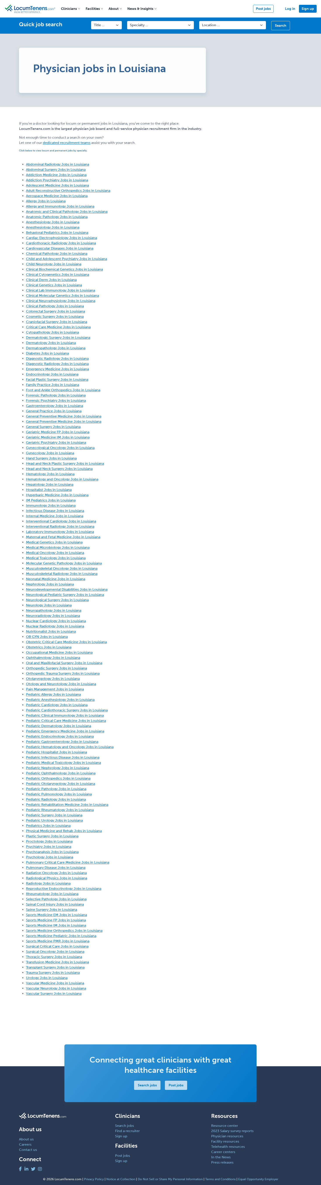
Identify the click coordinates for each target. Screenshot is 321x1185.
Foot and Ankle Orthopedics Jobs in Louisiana (63, 390)
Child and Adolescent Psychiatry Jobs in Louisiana (66, 259)
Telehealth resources (228, 1147)
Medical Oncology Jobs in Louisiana (55, 553)
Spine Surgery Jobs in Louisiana (51, 910)
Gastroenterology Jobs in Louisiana (54, 406)
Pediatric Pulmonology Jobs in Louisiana (59, 794)
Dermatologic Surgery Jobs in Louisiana (58, 337)
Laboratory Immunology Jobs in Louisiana (60, 532)
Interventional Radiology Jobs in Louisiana (60, 526)
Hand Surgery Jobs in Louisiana (51, 458)
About (114, 9)
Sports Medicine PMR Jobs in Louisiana (57, 941)
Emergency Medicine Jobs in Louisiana (57, 369)
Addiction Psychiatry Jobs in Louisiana (57, 180)
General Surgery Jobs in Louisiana (53, 427)
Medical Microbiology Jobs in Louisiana (58, 547)
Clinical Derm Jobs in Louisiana (51, 280)
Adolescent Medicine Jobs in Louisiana (57, 185)
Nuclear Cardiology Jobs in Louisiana (56, 621)
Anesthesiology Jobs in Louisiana (52, 222)
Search (280, 25)
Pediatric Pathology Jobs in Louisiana (56, 789)
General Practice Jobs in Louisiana (53, 411)
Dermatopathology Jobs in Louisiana (55, 348)
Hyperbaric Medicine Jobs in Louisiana (57, 495)
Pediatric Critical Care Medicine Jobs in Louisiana (66, 721)
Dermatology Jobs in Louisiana (51, 343)
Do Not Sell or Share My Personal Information (170, 1179)
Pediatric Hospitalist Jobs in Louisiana (56, 752)
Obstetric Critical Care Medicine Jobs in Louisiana (66, 642)
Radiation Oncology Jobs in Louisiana (56, 873)
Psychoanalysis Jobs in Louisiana (52, 852)
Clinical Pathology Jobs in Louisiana (55, 306)
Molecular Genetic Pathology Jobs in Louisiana (64, 563)
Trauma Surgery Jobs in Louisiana (53, 972)
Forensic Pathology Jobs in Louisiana (56, 395)
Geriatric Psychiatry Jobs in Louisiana (56, 442)
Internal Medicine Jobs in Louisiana (54, 516)
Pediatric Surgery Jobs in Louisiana (54, 815)
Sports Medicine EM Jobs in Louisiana (56, 915)
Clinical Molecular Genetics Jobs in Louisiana (62, 295)
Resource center (224, 1126)
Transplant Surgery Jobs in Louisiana (55, 967)
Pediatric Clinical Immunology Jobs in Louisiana (65, 715)
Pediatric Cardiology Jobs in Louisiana (57, 705)
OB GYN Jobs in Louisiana (47, 637)
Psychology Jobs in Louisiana (49, 857)
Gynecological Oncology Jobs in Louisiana (60, 448)
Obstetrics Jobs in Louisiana (48, 647)
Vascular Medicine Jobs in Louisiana (55, 983)
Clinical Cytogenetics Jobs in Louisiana (57, 274)
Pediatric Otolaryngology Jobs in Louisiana (60, 784)
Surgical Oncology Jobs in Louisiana (55, 951)
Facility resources (225, 1141)
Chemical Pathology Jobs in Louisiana (56, 253)
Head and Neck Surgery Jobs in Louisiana (59, 469)
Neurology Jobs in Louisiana (49, 605)
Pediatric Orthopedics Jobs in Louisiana (58, 778)
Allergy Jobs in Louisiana (46, 201)
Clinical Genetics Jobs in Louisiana (54, 285)
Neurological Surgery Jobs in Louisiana (57, 600)
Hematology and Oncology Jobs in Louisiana (62, 479)
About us (26, 1139)
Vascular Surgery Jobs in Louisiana (53, 993)
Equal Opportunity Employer (258, 1179)
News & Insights (140, 9)
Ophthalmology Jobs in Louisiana (53, 658)
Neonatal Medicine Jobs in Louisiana (55, 579)
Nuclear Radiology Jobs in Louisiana (55, 626)
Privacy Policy (94, 1179)
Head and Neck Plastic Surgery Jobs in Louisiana (65, 463)
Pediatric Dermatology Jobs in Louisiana (58, 726)
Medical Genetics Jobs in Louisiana (54, 542)
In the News (221, 1157)
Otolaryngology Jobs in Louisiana (53, 679)
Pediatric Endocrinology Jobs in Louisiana (60, 736)
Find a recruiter (127, 1131)
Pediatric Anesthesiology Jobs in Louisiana (60, 700)
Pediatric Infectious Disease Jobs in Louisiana (62, 757)
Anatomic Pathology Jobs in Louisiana (57, 217)
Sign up (308, 9)
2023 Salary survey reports (232, 1131)
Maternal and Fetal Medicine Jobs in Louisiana (63, 537)
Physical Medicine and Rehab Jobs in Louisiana (64, 831)
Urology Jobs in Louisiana (46, 978)
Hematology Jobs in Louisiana (50, 474)
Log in (290, 9)
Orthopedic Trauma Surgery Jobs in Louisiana (63, 673)
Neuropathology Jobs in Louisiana (53, 610)
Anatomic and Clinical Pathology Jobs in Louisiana (66, 211)
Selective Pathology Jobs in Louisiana (56, 899)
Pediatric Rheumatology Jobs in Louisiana (60, 810)
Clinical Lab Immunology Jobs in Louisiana (60, 290)
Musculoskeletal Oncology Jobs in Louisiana (61, 568)
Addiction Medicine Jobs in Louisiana (56, 175)
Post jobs (263, 9)
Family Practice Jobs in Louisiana (52, 385)
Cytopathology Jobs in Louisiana (52, 332)
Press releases (222, 1162)
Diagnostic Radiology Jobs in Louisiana (57, 358)
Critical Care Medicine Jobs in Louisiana (58, 327)
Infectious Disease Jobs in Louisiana (55, 511)
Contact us (28, 1150)
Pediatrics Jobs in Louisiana (48, 826)
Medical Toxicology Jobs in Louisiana (56, 558)
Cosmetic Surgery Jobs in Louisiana (55, 316)
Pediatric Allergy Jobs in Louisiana (53, 694)
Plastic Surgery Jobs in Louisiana (52, 836)
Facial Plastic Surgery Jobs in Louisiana (57, 379)
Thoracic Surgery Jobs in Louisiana (54, 957)
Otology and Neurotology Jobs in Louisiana (61, 684)
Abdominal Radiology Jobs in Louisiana (57, 164)
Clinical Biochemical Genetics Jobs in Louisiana (64, 269)
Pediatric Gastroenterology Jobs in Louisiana (62, 742)
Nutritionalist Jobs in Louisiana (51, 631)
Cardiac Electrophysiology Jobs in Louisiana (61, 238)
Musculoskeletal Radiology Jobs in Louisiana (61, 574)
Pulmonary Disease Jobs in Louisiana (55, 868)
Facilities (93, 9)
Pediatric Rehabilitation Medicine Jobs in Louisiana (67, 805)
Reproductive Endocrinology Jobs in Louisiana (63, 889)
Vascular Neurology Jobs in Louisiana (56, 988)
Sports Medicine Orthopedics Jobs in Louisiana (64, 930)
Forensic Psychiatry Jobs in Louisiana (56, 400)
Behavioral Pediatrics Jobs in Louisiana (57, 232)
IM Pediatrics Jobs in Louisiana (51, 500)
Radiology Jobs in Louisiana (48, 883)
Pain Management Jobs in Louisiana (55, 689)
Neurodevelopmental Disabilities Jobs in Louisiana (66, 589)
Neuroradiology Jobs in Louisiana (53, 616)
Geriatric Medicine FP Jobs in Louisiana (57, 432)
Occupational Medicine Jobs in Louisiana (59, 652)
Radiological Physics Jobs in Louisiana (56, 878)
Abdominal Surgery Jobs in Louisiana (56, 170)
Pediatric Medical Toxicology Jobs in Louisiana (63, 763)
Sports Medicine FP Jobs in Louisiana (56, 920)
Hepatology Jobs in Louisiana (49, 484)
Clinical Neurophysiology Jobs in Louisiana (60, 301)
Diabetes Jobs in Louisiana (47, 353)
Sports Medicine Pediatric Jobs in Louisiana (61, 936)
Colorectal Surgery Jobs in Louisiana (55, 311)
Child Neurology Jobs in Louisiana (53, 264)
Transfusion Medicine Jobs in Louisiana (57, 962)
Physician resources (227, 1136)
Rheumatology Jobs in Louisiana (52, 894)
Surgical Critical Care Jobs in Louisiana (57, 946)
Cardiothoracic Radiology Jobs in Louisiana (61, 243)
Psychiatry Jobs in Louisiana (48, 847)
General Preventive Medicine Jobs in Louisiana (63, 416)
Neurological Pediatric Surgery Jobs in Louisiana (65, 595)
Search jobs (147, 1085)
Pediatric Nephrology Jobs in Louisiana (57, 768)
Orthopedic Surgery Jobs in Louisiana (56, 668)
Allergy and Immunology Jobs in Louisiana (60, 206)
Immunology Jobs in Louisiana (51, 505)
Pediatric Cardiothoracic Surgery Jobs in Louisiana (67, 710)
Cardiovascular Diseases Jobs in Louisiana (59, 248)
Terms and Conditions (220, 1179)
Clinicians (69, 9)
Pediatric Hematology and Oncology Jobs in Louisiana (70, 747)
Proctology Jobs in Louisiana (49, 841)
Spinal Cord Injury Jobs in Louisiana (55, 904)
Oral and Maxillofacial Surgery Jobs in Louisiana (64, 663)
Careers (25, 1144)
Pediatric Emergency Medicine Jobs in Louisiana (65, 731)
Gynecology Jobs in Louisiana (50, 453)
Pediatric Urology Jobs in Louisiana (54, 820)
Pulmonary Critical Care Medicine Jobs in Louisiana (67, 862)
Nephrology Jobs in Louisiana (50, 584)
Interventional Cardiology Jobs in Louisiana (61, 521)
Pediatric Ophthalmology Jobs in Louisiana (60, 773)
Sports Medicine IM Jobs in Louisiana (56, 925)
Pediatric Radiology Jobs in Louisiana (56, 799)
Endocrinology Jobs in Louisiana (52, 374)
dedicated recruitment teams (66, 143)
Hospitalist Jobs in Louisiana (49, 490)
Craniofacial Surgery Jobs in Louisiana (56, 322)
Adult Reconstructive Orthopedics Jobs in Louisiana (68, 190)
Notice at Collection (120, 1179)
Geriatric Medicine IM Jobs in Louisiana (58, 437)
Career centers (223, 1152)
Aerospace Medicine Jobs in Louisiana (57, 196)
